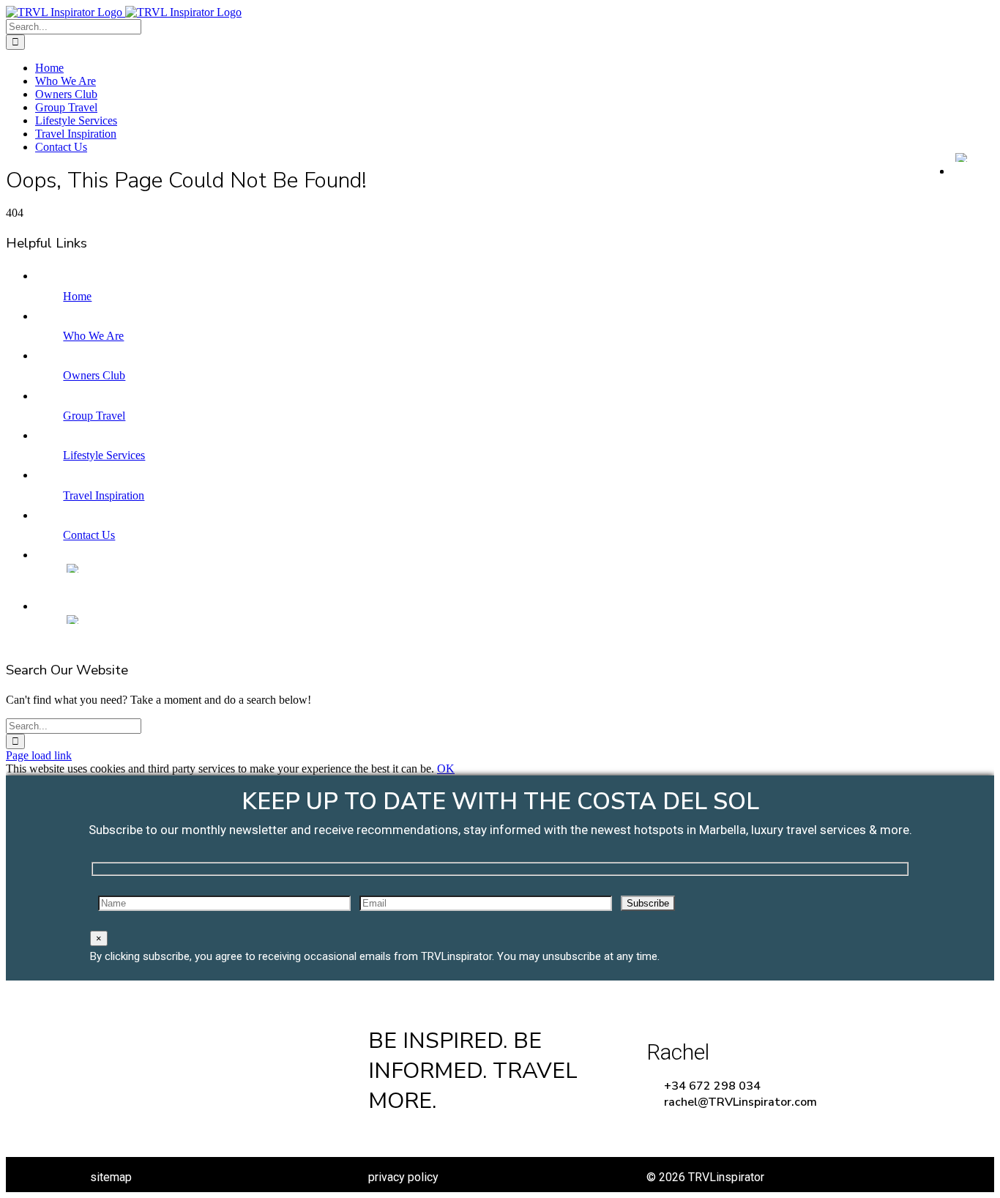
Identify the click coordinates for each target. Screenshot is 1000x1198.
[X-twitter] (427, 1135)
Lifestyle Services (104, 455)
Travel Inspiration (103, 495)
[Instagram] (472, 1135)
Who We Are (93, 336)
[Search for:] (73, 26)
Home (77, 296)
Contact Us (89, 535)
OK (446, 768)
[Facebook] (381, 1135)
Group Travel (94, 415)
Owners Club (94, 375)
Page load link (39, 755)
